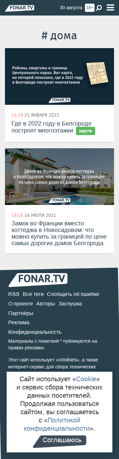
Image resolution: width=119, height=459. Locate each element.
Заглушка (70, 303)
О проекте (20, 303)
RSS (14, 294)
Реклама (18, 322)
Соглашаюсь (62, 440)
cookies (68, 359)
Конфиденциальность (34, 332)
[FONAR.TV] (19, 8)
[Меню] (110, 7)
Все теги (33, 294)
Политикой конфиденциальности (57, 424)
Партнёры (20, 313)
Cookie (86, 379)
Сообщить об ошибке (73, 294)
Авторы (45, 303)
